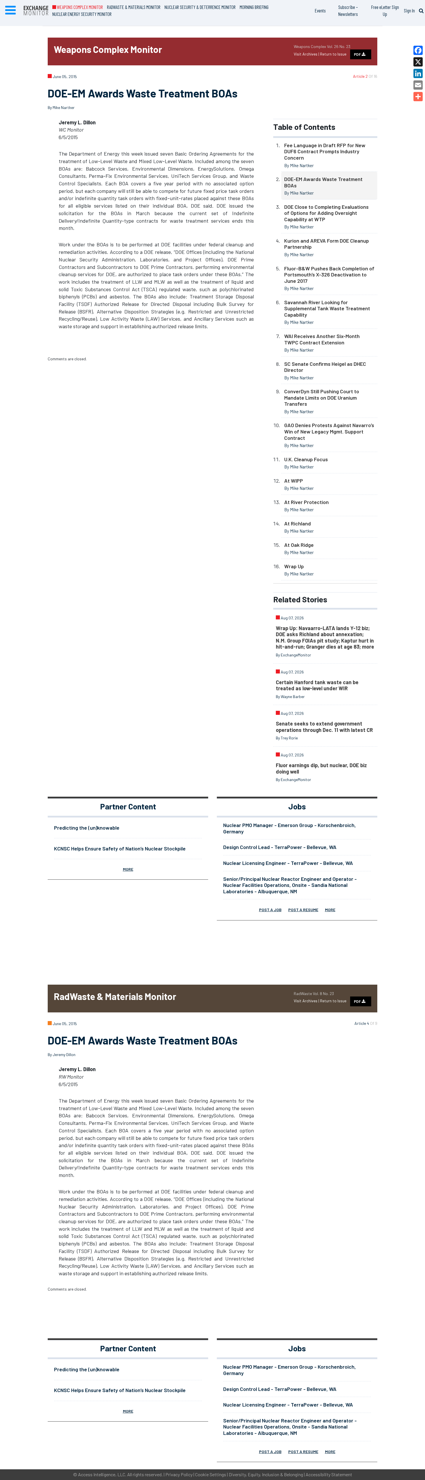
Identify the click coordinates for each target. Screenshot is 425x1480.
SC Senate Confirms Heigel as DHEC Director (325, 367)
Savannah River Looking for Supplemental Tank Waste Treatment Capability (327, 308)
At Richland (297, 523)
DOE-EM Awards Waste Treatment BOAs (323, 182)
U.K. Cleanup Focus (306, 459)
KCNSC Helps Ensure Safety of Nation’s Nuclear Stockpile (120, 848)
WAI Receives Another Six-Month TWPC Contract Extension (322, 339)
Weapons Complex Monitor (79, 7)
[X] (418, 62)
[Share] (418, 96)
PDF (358, 54)
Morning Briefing (254, 7)
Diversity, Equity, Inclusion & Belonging (266, 1474)
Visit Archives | (307, 53)
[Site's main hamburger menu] (10, 10)
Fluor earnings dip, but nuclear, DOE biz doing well (321, 768)
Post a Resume (303, 909)
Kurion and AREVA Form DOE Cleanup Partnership (326, 243)
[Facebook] (418, 50)
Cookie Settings (210, 1474)
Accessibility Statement (329, 1474)
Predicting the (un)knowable (86, 827)
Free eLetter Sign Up (385, 10)
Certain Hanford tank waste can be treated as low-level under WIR (317, 685)
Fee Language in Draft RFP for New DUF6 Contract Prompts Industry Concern (324, 151)
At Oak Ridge (299, 545)
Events (320, 10)
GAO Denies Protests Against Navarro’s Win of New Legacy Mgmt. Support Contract (329, 431)
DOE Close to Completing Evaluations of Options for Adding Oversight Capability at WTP (326, 213)
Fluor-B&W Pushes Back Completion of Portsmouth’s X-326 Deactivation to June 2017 (329, 274)
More (128, 869)
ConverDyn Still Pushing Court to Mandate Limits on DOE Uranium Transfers (321, 397)
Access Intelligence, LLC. (102, 1474)
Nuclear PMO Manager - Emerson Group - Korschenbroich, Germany (289, 828)
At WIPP (293, 480)
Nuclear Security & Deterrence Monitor (200, 7)
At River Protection (306, 502)
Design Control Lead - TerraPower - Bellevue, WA (280, 847)
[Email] (418, 85)
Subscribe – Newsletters (348, 10)
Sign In (409, 10)
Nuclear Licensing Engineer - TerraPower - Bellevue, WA (288, 863)
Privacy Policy (179, 1474)
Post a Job (270, 909)
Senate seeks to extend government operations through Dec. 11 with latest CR (324, 726)
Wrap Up (294, 566)
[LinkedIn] (418, 73)
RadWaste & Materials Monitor (133, 7)
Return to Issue (333, 53)
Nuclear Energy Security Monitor (82, 14)
